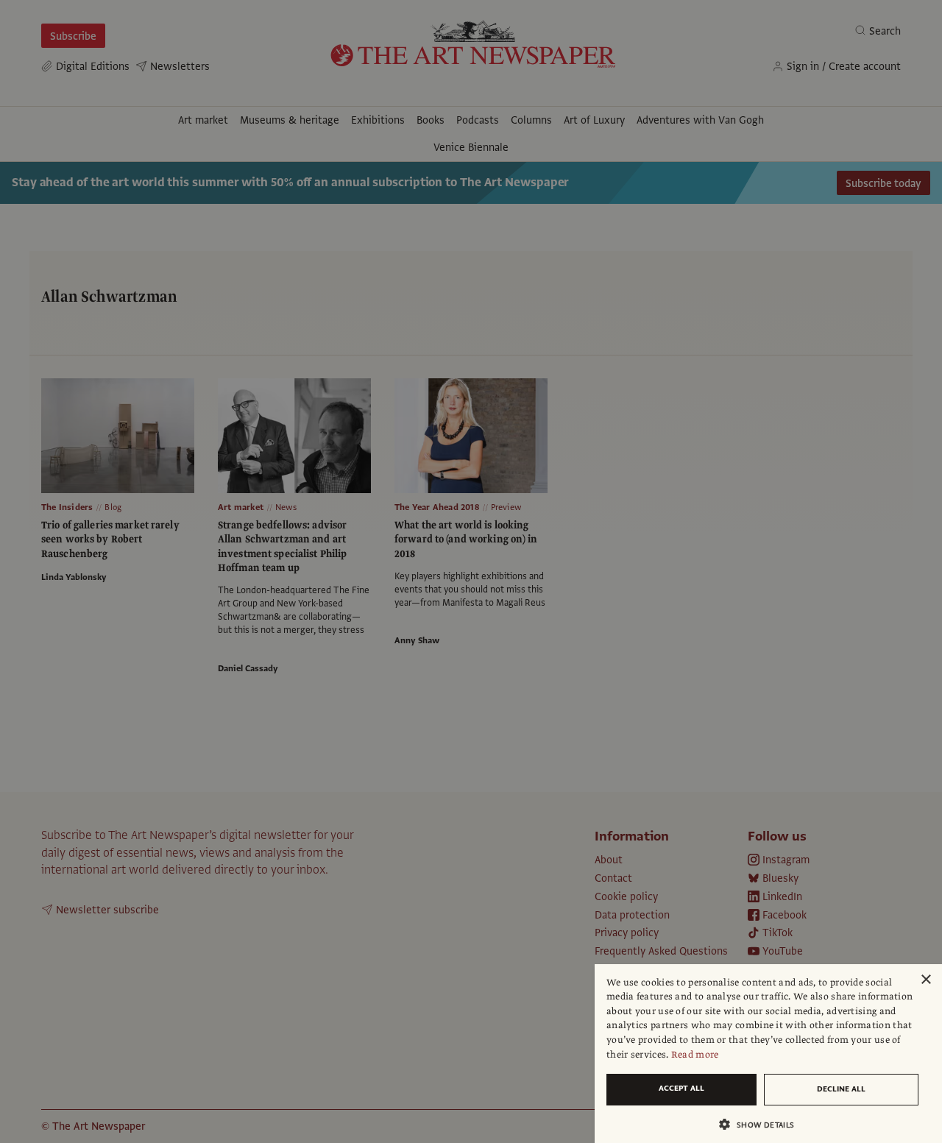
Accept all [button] (681, 1088)
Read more (695, 1054)
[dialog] (768, 1053)
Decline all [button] (841, 1088)
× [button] (925, 979)
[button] (762, 1124)
